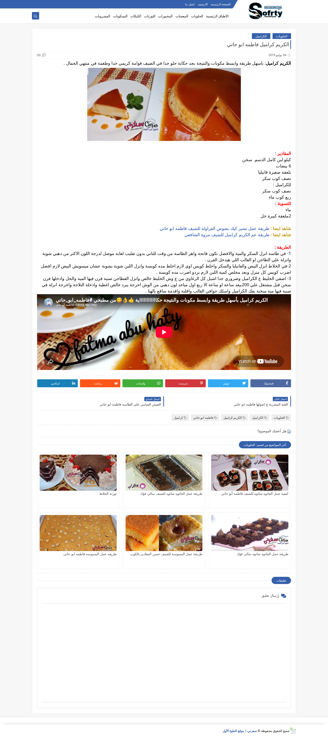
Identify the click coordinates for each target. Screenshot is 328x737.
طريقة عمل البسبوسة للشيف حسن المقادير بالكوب (166, 554)
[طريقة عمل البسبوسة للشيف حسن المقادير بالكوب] (164, 533)
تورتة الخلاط (108, 493)
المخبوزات (165, 16)
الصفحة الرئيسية (221, 4)
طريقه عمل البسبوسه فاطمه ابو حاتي (90, 554)
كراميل (178, 417)
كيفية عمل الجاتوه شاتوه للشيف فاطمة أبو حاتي (254, 493)
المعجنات (182, 16)
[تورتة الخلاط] (78, 473)
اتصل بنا (189, 4)
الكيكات (135, 16)
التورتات (149, 16)
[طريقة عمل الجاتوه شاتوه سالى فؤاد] (249, 533)
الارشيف (203, 4)
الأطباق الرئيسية (217, 16)
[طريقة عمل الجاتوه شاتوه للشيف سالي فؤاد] (164, 473)
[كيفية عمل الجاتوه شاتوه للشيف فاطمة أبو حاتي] (249, 473)
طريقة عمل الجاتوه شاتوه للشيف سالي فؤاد (171, 493)
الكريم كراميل (233, 417)
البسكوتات (120, 16)
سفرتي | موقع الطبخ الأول (240, 731)
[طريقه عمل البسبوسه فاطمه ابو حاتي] (78, 533)
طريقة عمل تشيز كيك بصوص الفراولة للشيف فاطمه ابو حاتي (214, 228)
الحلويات (197, 16)
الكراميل (261, 36)
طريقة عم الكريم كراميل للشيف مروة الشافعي (227, 234)
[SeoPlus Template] (293, 730)
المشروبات (102, 16)
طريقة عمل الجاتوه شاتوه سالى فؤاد (262, 554)
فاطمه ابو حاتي (203, 417)
